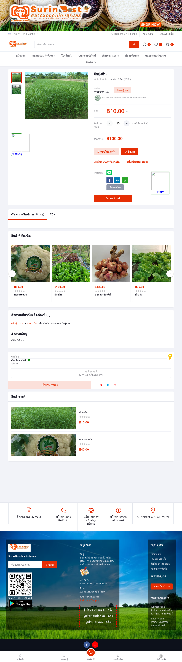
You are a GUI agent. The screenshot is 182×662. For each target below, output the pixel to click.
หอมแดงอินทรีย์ (103, 294)
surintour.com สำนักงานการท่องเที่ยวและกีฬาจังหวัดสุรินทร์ (162, 610)
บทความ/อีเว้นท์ (87, 55)
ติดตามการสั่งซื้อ (159, 568)
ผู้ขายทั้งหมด (132, 55)
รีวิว (52, 214)
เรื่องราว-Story (110, 55)
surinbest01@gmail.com (92, 591)
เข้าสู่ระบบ (148, 33)
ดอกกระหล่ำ (85, 439)
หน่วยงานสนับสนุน (155, 55)
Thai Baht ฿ (29, 33)
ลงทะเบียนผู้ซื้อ (166, 33)
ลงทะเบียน (32, 323)
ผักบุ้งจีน (83, 412)
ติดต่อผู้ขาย (122, 90)
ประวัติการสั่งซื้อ (159, 559)
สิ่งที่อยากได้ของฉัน (160, 563)
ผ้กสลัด (138, 294)
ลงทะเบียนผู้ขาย (162, 586)
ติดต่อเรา (91, 62)
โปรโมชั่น (66, 55)
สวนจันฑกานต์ (101, 92)
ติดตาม (50, 564)
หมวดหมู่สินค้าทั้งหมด (43, 55)
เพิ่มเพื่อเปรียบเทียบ (137, 162)
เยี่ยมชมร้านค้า (113, 198)
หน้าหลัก (20, 55)
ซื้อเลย (131, 151)
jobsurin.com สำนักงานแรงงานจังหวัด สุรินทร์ (159, 622)
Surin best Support (89, 600)
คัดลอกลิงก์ (115, 187)
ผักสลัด (58, 294)
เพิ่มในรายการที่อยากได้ (107, 162)
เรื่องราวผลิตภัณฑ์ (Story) (27, 214)
